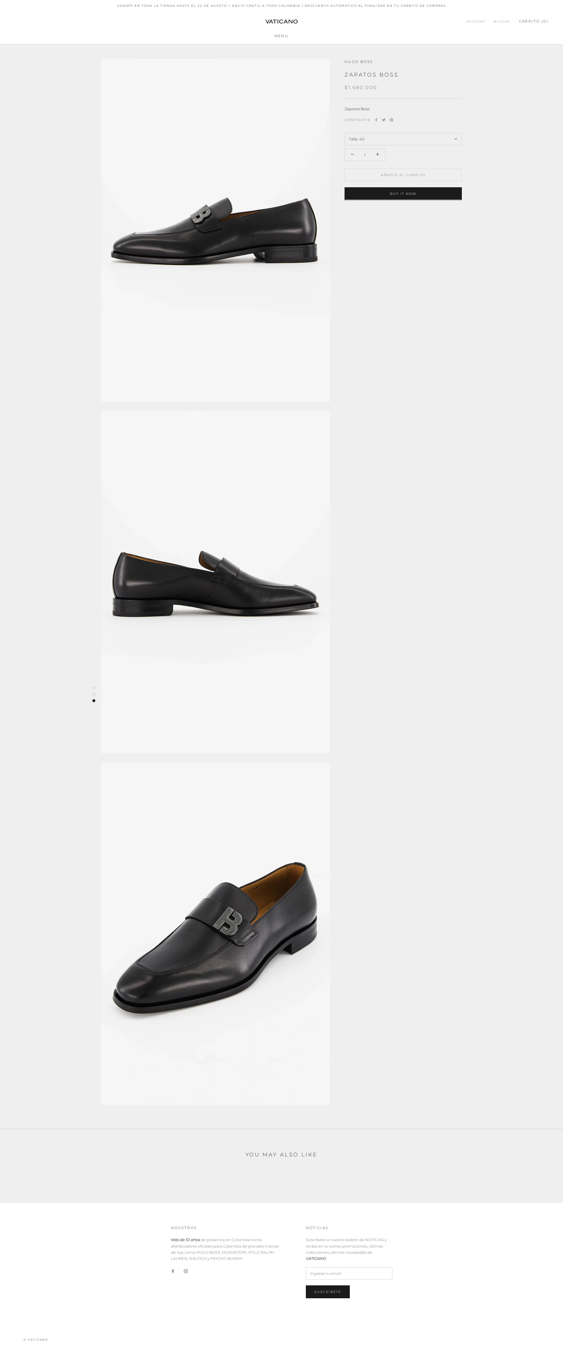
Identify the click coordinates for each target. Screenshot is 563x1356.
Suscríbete (327, 1292)
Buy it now (403, 193)
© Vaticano (35, 1340)
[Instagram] (186, 1271)
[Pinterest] (391, 120)
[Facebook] (376, 120)
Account (476, 21)
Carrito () (533, 21)
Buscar (502, 21)
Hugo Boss (359, 61)
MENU (281, 35)
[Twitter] (384, 120)
